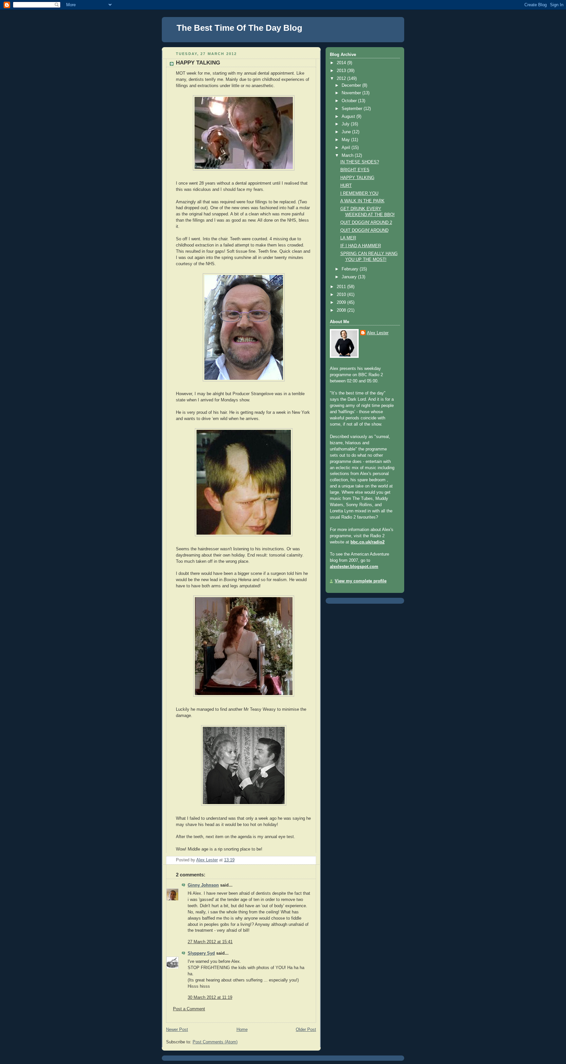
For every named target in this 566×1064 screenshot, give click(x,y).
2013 (342, 70)
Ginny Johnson (203, 885)
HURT (346, 185)
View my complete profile (361, 581)
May (346, 140)
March (348, 155)
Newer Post (177, 1029)
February (351, 269)
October (350, 101)
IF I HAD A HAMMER (360, 246)
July (346, 124)
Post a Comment (189, 1009)
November (352, 93)
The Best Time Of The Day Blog (239, 28)
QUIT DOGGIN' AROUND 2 (366, 222)
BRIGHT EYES (354, 170)
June (347, 132)
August (349, 116)
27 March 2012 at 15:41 (210, 942)
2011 (342, 286)
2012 (342, 78)
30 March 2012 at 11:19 (210, 997)
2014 (342, 63)
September (353, 108)
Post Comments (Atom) (215, 1042)
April (346, 147)
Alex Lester (377, 333)
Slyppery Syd (201, 953)
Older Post (306, 1029)
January (350, 277)
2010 (342, 294)
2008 (342, 310)
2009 (342, 302)
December (352, 85)
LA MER (348, 238)
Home (242, 1029)
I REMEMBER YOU (359, 193)
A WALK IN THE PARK (362, 201)
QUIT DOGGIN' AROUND (364, 230)
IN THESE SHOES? (359, 162)
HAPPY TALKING (357, 177)
